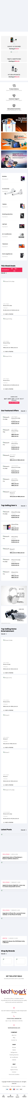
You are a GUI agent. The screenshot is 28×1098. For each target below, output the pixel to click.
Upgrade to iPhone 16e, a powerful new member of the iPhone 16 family (14, 913)
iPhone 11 (5, 776)
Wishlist (24, 1096)
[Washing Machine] (14, 215)
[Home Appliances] (14, 255)
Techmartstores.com (16, 1081)
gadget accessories (14, 46)
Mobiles (7, 303)
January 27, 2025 (13, 938)
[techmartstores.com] (14, 1025)
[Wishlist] (24, 1095)
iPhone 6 (5, 739)
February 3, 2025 (15, 910)
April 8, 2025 (14, 854)
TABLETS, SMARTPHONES (14, 59)
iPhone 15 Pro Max (7, 305)
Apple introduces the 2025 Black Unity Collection (14, 941)
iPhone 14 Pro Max (7, 814)
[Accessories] (14, 192)
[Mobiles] (14, 178)
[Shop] (3, 1095)
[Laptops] (14, 225)
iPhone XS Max (6, 664)
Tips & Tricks (6, 854)
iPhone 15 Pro (6, 380)
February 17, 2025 (15, 882)
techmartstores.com (14, 1028)
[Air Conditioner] (14, 235)
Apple (4, 303)
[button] (8, 314)
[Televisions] (14, 245)
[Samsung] (20, 961)
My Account (10, 1096)
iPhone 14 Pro (6, 702)
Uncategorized (14, 465)
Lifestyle (5, 938)
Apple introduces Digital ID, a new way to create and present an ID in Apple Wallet (14, 886)
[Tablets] (14, 205)
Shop (3, 1096)
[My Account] (10, 1095)
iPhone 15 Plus (6, 343)
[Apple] (7, 961)
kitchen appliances (14, 75)
